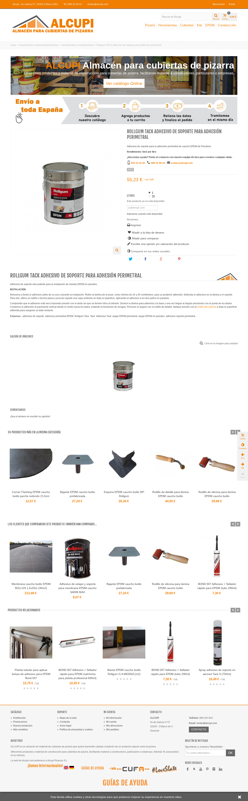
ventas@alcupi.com (97, 4)
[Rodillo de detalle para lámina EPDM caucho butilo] (170, 464)
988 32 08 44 (158, 163)
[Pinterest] (207, 769)
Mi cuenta (110, 721)
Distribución (18, 718)
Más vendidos (19, 729)
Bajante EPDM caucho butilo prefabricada (77, 494)
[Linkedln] (220, 769)
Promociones (19, 721)
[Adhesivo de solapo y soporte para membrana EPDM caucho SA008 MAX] (77, 556)
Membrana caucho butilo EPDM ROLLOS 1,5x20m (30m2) (31, 586)
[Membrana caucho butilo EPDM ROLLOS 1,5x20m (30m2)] (31, 556)
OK (230, 753)
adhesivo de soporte (33, 316)
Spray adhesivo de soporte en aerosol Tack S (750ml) (217, 672)
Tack (92, 316)
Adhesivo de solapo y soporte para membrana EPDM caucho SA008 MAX (77, 588)
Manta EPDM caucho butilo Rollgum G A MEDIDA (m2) (124, 672)
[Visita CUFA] (133, 769)
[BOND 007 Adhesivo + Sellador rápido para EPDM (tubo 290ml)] (217, 556)
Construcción (227, 25)
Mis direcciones (113, 725)
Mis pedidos (111, 729)
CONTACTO (198, 729)
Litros (131, 195)
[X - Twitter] (194, 769)
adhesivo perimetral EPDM (59, 316)
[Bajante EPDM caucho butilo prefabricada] (77, 464)
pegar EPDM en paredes (152, 316)
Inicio (13, 45)
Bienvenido (219, 4)
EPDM (209, 25)
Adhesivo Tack (103, 316)
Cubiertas (187, 25)
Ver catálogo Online (124, 83)
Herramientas (167, 25)
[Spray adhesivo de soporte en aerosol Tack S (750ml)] (217, 642)
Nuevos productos (21, 725)
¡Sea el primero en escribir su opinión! (30, 416)
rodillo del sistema (206, 307)
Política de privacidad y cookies (75, 729)
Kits (199, 25)
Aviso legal (64, 725)
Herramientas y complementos (77, 45)
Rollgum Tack (82, 316)
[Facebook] (187, 769)
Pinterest (187, 259)
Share (152, 259)
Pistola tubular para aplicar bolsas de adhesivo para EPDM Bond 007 (31, 674)
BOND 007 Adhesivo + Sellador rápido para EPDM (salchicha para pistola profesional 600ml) (78, 674)
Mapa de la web (67, 718)
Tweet (136, 259)
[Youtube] (200, 769)
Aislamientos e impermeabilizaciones (39, 45)
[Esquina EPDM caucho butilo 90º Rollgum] (124, 464)
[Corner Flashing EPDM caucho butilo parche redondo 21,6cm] (31, 464)
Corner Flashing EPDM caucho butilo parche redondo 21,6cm (31, 494)
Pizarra (150, 25)
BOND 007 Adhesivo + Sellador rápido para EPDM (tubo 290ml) (217, 586)
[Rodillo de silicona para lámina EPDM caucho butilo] (217, 464)
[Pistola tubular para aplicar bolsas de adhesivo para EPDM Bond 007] (31, 642)
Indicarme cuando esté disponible (145, 214)
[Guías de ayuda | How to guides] (91, 769)
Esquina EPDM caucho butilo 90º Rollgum (124, 494)
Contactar (63, 721)
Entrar (232, 4)
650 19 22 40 (138, 163)
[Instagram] (213, 769)
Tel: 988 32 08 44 (73, 4)
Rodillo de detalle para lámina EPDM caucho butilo (170, 494)
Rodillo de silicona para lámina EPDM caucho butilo (217, 494)
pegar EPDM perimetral (125, 316)
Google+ (168, 259)
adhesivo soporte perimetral (180, 316)
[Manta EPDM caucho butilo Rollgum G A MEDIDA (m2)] (124, 642)
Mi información (113, 718)
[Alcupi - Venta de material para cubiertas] (56, 23)
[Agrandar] (117, 250)
